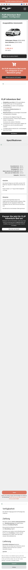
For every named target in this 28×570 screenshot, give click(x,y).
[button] (25, 9)
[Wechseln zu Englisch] (2, 4)
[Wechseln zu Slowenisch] (4, 4)
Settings (14, 567)
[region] (14, 561)
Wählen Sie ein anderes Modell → (11, 56)
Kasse (14, 492)
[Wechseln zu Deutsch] (6, 4)
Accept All (14, 563)
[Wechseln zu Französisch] (9, 4)
